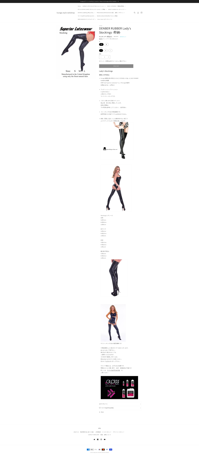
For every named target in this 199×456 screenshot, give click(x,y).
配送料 (100, 38)
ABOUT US (76, 432)
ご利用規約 (98, 432)
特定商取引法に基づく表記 (87, 432)
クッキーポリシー (106, 432)
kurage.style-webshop (97, 452)
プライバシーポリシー (118, 432)
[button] (94, 6)
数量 (100, 54)
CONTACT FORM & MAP (93, 434)
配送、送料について (106, 434)
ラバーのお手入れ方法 (113, 370)
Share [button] (102, 412)
